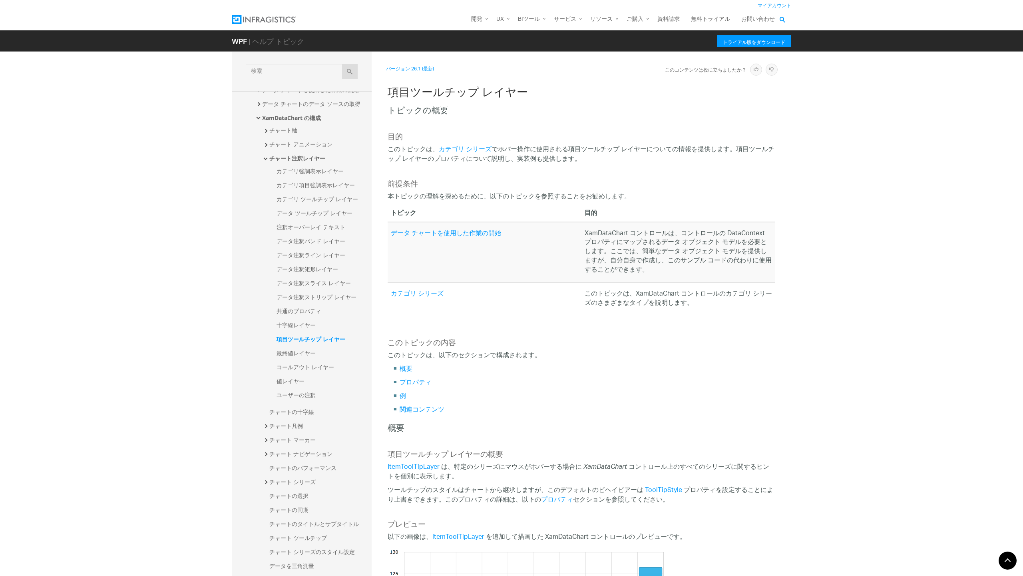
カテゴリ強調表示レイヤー (310, 171)
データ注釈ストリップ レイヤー (316, 297)
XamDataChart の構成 (291, 118)
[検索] (350, 71)
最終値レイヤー (296, 353)
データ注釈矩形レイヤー (307, 269)
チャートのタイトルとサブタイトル (314, 524)
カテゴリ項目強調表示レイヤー (316, 185)
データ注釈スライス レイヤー (314, 283)
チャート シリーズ (292, 482)
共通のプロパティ (299, 311)
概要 (406, 369)
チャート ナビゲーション (300, 454)
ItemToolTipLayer (414, 467)
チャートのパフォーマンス (302, 468)
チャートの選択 (288, 496)
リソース (601, 19)
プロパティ (416, 383)
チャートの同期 (288, 510)
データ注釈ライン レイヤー (311, 255)
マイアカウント (774, 5)
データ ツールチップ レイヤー (314, 213)
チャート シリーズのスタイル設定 (312, 552)
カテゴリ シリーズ (465, 149)
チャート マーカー (292, 440)
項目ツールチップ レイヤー (311, 339)
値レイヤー (291, 381)
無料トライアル (710, 19)
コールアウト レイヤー (305, 367)
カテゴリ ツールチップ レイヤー (317, 199)
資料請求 (668, 19)
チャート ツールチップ (298, 538)
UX (500, 19)
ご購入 (635, 19)
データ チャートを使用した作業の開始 (446, 233)
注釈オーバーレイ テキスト (311, 227)
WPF (239, 41)
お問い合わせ (758, 19)
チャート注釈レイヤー (297, 158)
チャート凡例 (286, 426)
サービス (565, 19)
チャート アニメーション (300, 144)
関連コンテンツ (422, 410)
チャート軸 (283, 130)
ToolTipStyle (663, 490)
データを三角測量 (291, 566)
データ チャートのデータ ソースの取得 (311, 104)
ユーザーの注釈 (296, 395)
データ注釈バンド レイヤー (311, 241)
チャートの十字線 (291, 412)
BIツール (529, 19)
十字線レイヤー (296, 325)
